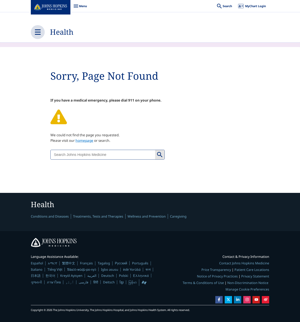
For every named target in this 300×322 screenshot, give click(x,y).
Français (86, 263)
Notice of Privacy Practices (217, 276)
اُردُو (70, 282)
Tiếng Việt (54, 269)
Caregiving (178, 216)
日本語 (36, 275)
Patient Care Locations (251, 269)
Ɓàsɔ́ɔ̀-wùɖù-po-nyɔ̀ (81, 269)
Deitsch (109, 282)
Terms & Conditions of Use (203, 283)
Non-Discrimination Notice (247, 283)
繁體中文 (68, 263)
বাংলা (148, 269)
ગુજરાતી (36, 282)
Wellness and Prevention (147, 216)
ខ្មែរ (122, 282)
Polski (123, 275)
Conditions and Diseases (50, 216)
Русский (121, 263)
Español (37, 263)
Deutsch (107, 275)
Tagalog (104, 263)
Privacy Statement (255, 276)
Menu (80, 8)
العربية (91, 275)
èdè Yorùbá (132, 269)
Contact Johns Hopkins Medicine (244, 263)
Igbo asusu (109, 269)
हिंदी (95, 282)
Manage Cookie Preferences (247, 289)
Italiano (36, 269)
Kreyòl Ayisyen (71, 275)
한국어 (50, 275)
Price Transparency (216, 269)
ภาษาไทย (54, 282)
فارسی (83, 282)
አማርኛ (52, 263)
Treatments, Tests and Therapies (98, 216)
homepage (84, 140)
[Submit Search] (159, 154)
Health (61, 32)
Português (140, 263)
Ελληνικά (141, 275)
